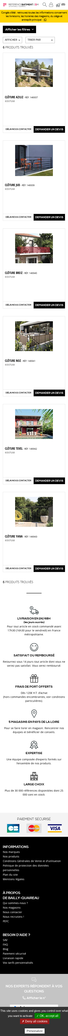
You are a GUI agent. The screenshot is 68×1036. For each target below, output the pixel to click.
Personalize (35, 1031)
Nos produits (11, 856)
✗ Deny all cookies (34, 1021)
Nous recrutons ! (13, 916)
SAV (5, 940)
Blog (5, 949)
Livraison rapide (13, 958)
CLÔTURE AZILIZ (21, 97)
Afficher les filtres (18, 29)
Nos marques (11, 852)
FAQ (5, 944)
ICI (45, 19)
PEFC (6, 921)
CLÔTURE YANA (21, 536)
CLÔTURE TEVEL (21, 448)
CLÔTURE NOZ (20, 361)
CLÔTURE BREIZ (21, 273)
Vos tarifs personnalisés (18, 962)
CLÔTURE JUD (20, 185)
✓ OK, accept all (47, 1015)
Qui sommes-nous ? (15, 903)
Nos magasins (12, 907)
